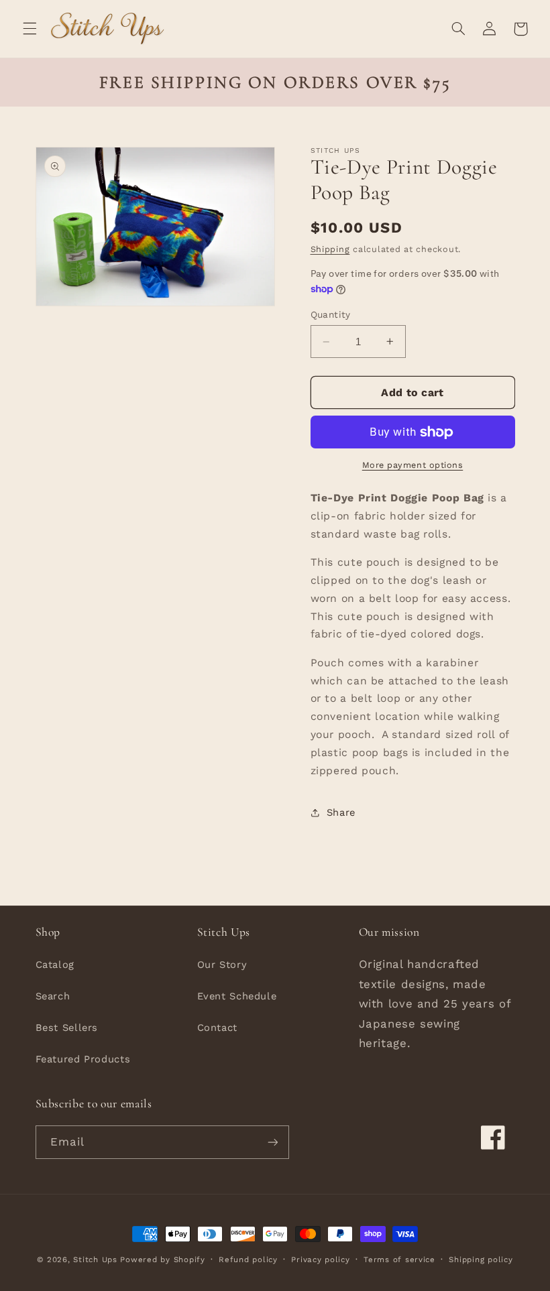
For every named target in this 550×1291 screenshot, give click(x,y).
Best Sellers (67, 1028)
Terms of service (399, 1259)
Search (53, 996)
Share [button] (341, 812)
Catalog (55, 965)
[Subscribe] (272, 1141)
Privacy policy (320, 1259)
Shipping (330, 249)
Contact (217, 1028)
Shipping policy (480, 1259)
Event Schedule (237, 996)
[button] (29, 28)
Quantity (331, 314)
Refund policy (248, 1259)
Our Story (222, 965)
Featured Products (83, 1059)
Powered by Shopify (162, 1259)
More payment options (412, 465)
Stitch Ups (95, 1259)
